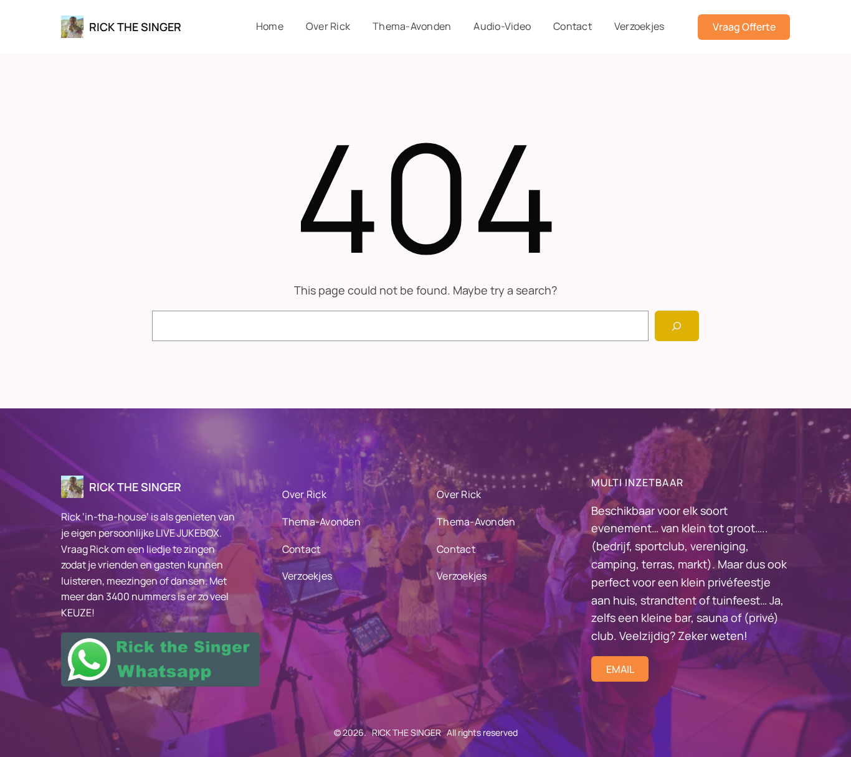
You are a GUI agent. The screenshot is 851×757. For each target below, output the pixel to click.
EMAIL (620, 669)
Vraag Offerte (744, 27)
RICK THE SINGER (135, 26)
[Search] (677, 326)
